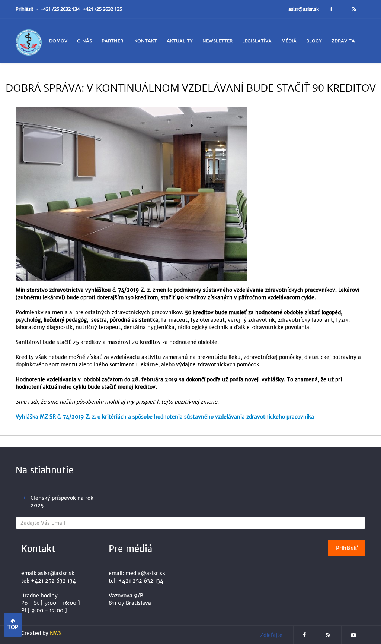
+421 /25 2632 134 (61, 9)
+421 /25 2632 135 (102, 9)
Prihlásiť (25, 9)
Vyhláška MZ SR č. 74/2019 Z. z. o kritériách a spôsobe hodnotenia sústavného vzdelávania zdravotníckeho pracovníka (165, 416)
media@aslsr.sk (145, 573)
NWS (56, 633)
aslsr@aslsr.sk (304, 9)
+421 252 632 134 (53, 580)
